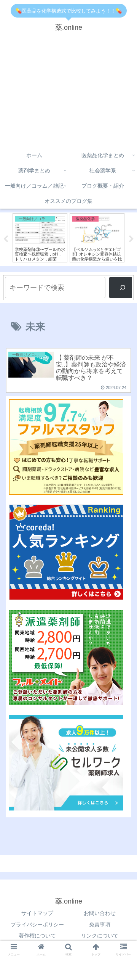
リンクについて (99, 936)
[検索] (120, 287)
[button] (122, 669)
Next (131, 239)
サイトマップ (37, 913)
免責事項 (99, 924)
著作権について (37, 936)
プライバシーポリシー (37, 924)
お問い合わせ (100, 913)
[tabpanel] (34, 237)
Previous (6, 239)
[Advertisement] (68, 93)
